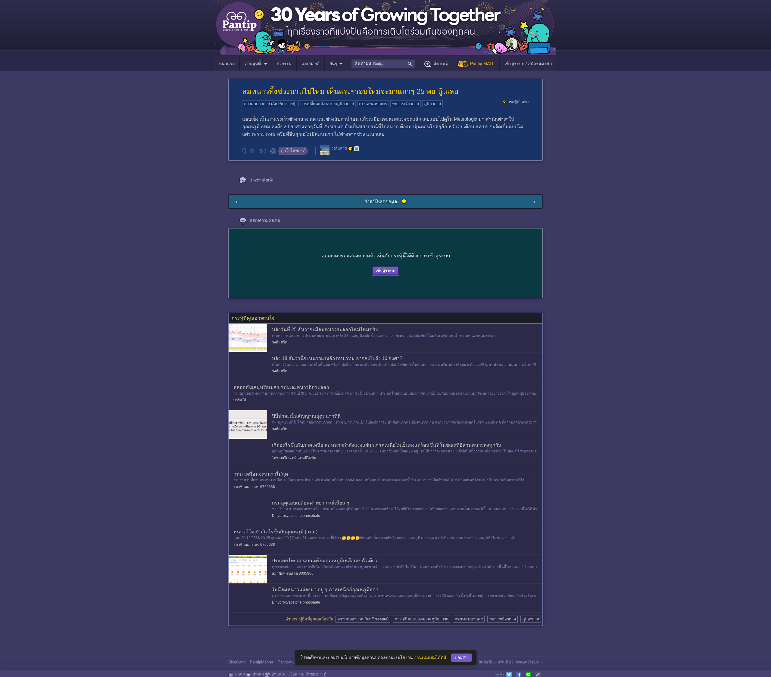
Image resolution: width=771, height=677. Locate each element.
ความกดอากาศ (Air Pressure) (269, 103)
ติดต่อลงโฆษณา (529, 662)
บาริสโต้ (239, 400)
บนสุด (240, 674)
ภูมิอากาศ (432, 103)
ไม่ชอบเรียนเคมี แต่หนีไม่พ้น (294, 458)
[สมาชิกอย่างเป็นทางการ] (350, 148)
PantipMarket (261, 662)
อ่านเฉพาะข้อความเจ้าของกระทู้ (299, 674)
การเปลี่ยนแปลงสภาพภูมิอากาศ (327, 103)
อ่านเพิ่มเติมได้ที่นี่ (430, 657)
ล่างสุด (258, 674)
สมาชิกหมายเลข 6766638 (254, 487)
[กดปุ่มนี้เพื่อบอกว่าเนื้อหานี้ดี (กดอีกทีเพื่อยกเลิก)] (252, 150)
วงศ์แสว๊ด (339, 148)
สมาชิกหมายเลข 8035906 (293, 573)
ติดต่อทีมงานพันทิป (495, 662)
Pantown (285, 662)
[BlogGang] (356, 148)
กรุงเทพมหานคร (373, 103)
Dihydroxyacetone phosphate (296, 516)
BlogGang (236, 662)
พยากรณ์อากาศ (405, 103)
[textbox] (383, 63)
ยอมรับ (461, 657)
